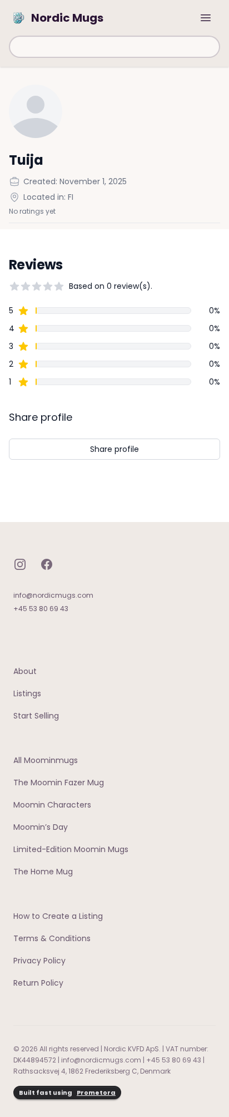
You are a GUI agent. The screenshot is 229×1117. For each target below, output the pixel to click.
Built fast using (67, 1092)
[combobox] (114, 47)
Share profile (114, 449)
